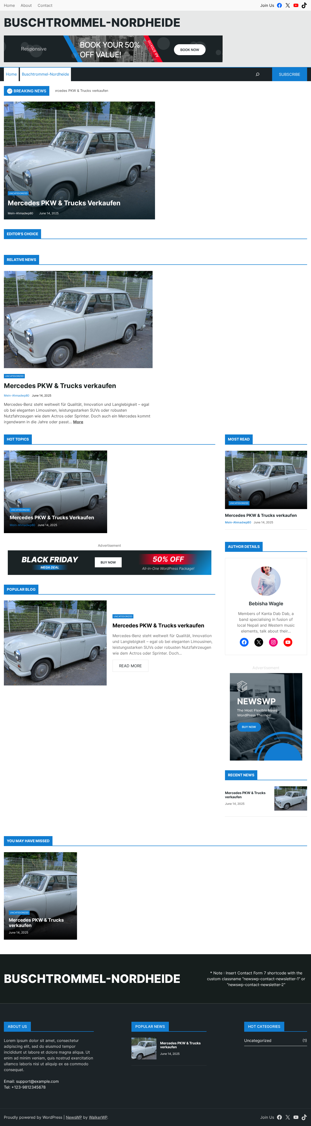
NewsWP (74, 1117)
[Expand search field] (257, 74)
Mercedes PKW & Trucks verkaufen (71, 91)
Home (9, 5)
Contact (45, 5)
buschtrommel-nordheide (92, 22)
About (26, 5)
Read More (132, 667)
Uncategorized (18, 193)
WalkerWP (98, 1117)
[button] (7, 160)
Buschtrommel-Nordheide (45, 74)
